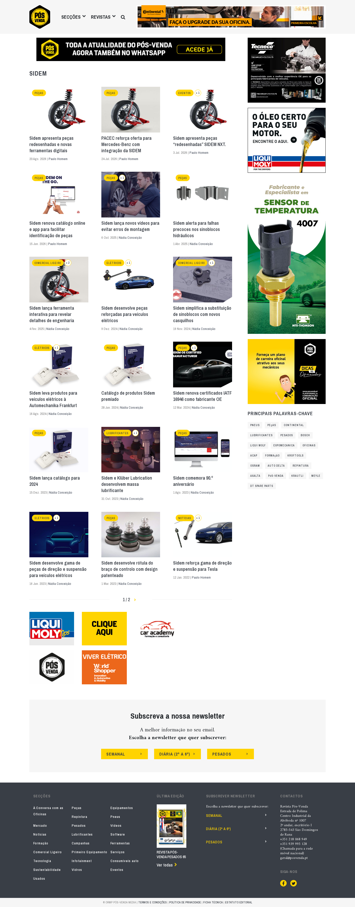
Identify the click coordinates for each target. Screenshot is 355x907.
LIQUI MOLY (258, 445)
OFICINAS (309, 445)
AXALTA (255, 476)
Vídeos (116, 825)
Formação (40, 843)
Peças (39, 93)
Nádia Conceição (130, 237)
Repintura (79, 817)
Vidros (77, 870)
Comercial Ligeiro (48, 263)
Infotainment (82, 861)
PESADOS (286, 435)
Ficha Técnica (213, 902)
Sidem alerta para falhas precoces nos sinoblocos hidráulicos (196, 229)
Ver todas (165, 865)
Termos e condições (152, 902)
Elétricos (114, 263)
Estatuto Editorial (238, 902)
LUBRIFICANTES (261, 435)
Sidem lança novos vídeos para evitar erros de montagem (130, 226)
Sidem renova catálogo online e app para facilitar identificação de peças (57, 229)
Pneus (115, 817)
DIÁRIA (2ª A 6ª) (174, 754)
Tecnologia (42, 861)
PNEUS (255, 425)
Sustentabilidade (47, 870)
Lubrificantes (118, 433)
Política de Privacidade (185, 902)
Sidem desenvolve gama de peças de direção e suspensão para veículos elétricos (58, 569)
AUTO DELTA (276, 465)
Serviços (117, 852)
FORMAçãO (272, 455)
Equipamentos (121, 808)
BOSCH (305, 435)
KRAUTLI (297, 476)
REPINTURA (301, 465)
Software (117, 834)
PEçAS (271, 425)
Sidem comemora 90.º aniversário (193, 481)
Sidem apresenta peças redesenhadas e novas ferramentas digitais (51, 144)
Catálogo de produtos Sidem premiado (128, 396)
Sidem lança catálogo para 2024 (54, 481)
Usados (39, 878)
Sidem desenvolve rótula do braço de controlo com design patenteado (129, 569)
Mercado (40, 825)
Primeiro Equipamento (89, 852)
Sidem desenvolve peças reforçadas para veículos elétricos (124, 314)
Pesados (79, 825)
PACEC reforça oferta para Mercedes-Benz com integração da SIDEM (126, 144)
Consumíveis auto (124, 861)
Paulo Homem (58, 159)
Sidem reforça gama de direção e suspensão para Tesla (202, 566)
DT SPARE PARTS (261, 486)
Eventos (184, 93)
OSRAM (255, 465)
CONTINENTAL (294, 425)
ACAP (253, 455)
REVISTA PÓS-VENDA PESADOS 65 (171, 854)
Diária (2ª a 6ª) (218, 828)
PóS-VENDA (276, 476)
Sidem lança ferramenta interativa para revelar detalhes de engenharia (51, 314)
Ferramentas (120, 843)
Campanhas (81, 843)
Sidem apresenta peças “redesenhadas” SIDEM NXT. (199, 141)
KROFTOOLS (295, 455)
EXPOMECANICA (284, 445)
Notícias (184, 518)
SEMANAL (115, 754)
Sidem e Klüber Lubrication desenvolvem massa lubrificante (126, 484)
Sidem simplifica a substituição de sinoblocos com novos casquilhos (202, 314)
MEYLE (315, 476)
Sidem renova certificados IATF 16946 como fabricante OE (202, 396)
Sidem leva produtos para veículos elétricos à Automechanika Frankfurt (53, 399)
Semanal (214, 815)
